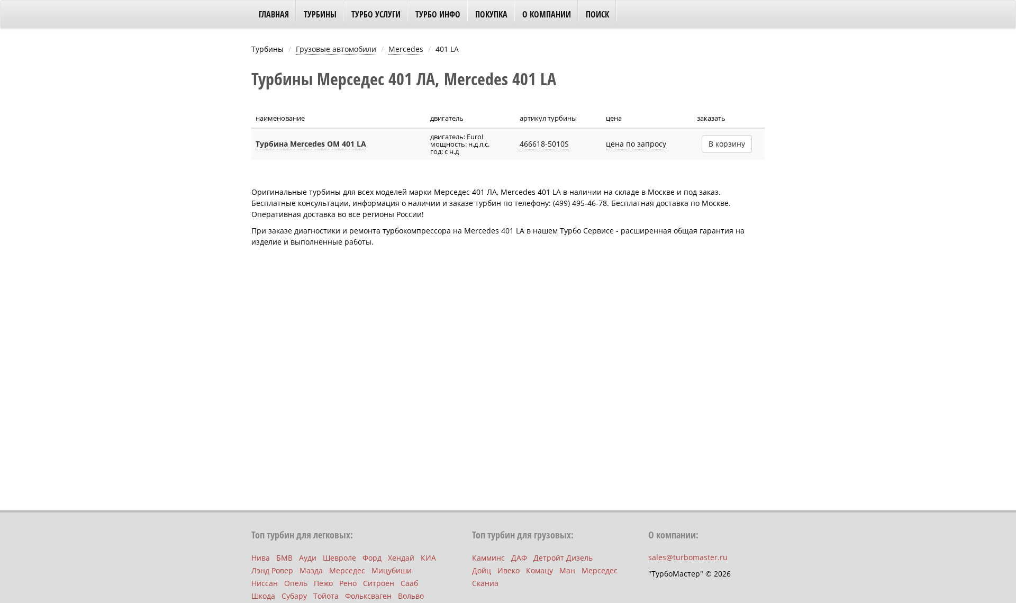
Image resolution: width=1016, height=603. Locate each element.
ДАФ (519, 558)
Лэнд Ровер (272, 570)
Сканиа (485, 583)
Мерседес (347, 570)
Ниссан (264, 583)
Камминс (488, 558)
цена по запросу (636, 144)
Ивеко (508, 570)
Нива (260, 558)
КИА (428, 558)
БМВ (284, 558)
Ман (567, 570)
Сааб (409, 583)
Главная (274, 14)
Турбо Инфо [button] (437, 14)
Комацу (539, 570)
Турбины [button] (320, 14)
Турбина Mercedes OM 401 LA (311, 144)
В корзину (727, 144)
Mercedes (405, 49)
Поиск (597, 14)
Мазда (311, 570)
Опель (295, 583)
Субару (294, 596)
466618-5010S (544, 144)
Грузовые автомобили (336, 49)
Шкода (263, 596)
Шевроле (339, 558)
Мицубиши (391, 570)
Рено (348, 583)
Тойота (326, 596)
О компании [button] (546, 14)
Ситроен (378, 583)
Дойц (481, 570)
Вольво (411, 596)
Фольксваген (368, 596)
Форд (372, 558)
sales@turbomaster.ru (688, 557)
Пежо (323, 583)
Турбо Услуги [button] (376, 14)
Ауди (307, 558)
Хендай (401, 558)
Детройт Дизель (563, 558)
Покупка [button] (491, 14)
